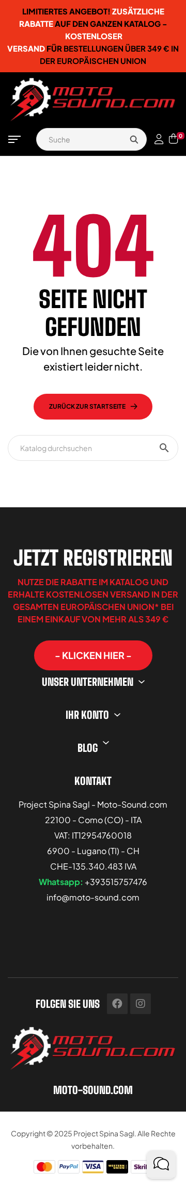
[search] (134, 139)
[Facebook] (117, 1003)
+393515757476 (116, 881)
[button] (93, 655)
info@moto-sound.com (93, 897)
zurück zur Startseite (87, 406)
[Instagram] (140, 1003)
